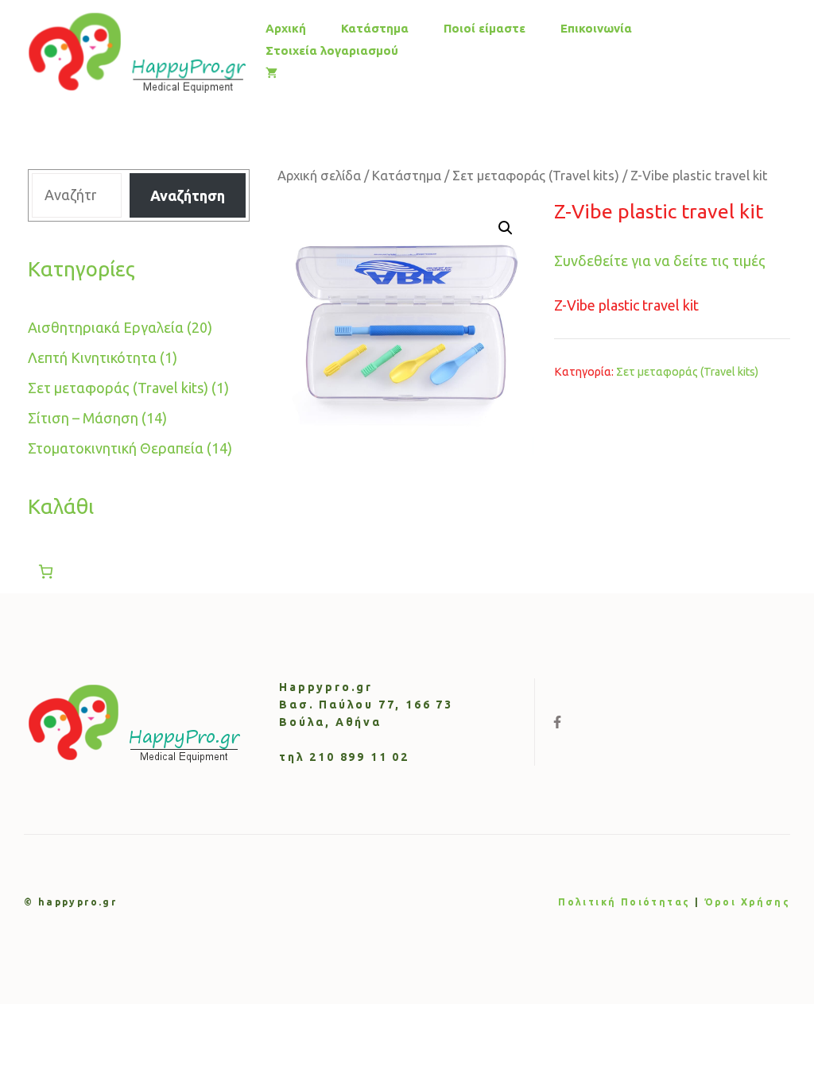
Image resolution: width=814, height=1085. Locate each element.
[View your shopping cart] (271, 73)
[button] (505, 228)
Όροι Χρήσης (747, 902)
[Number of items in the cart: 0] (46, 571)
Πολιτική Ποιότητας (624, 902)
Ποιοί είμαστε (484, 28)
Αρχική (286, 28)
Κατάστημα (375, 28)
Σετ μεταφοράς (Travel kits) (535, 175)
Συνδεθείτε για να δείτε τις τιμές (660, 260)
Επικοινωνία (596, 28)
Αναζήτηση (187, 195)
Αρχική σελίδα (319, 175)
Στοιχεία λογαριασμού (332, 50)
